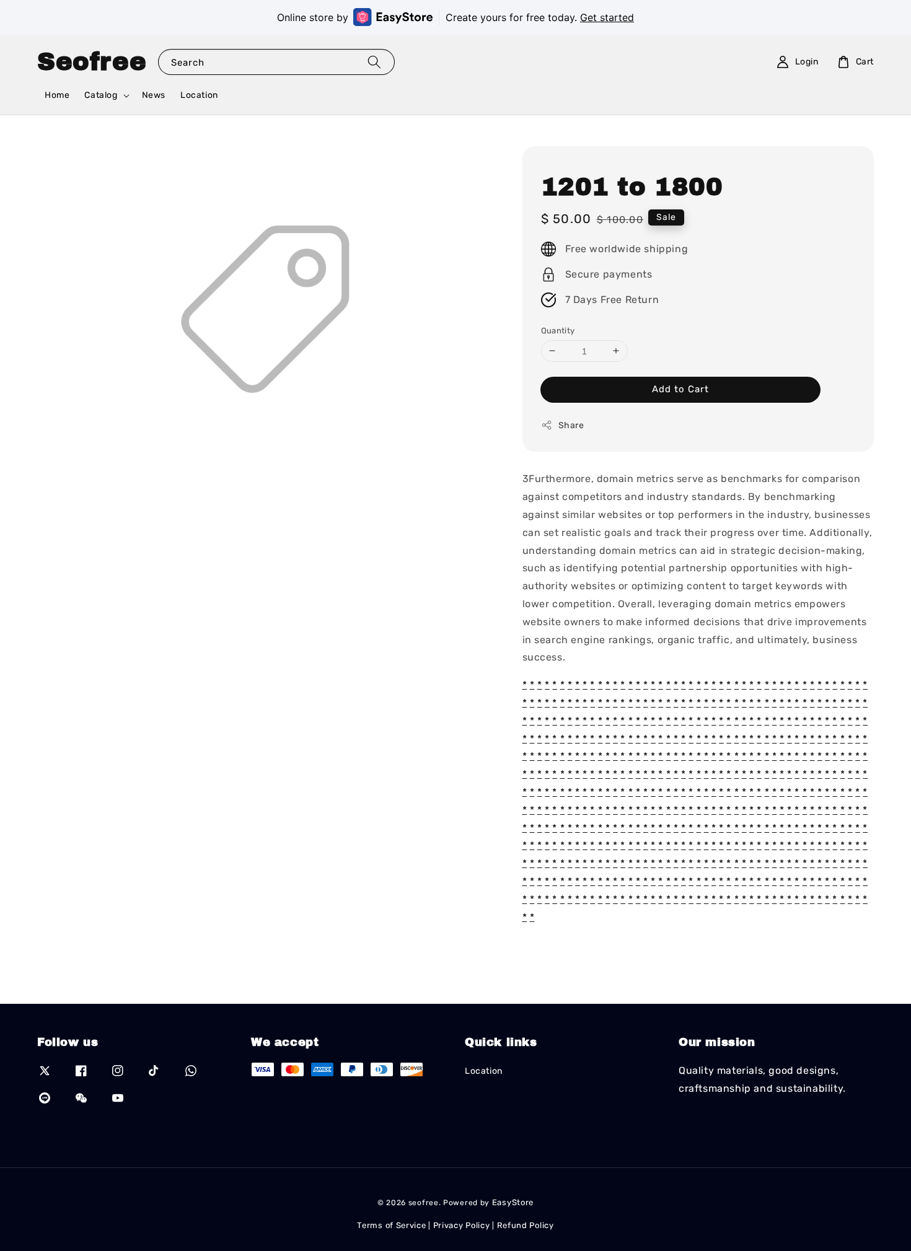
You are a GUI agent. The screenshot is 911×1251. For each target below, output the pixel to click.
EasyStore (513, 1202)
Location (199, 95)
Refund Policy (525, 1225)
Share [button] (571, 425)
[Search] (374, 62)
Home (57, 95)
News (153, 95)
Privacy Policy (461, 1225)
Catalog (100, 95)
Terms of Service (391, 1225)
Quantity (558, 330)
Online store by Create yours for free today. (455, 17)
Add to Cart (680, 389)
